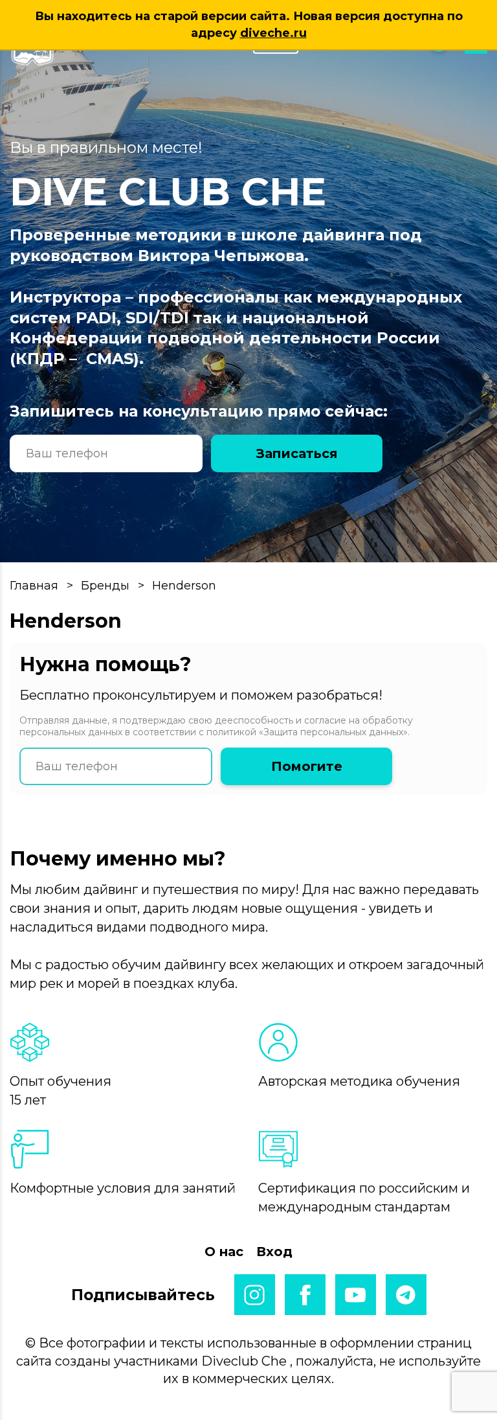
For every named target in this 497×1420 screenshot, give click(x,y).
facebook (305, 1294)
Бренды (105, 585)
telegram (406, 1294)
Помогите (306, 766)
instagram (254, 1294)
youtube (355, 1294)
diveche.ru (273, 33)
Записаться (297, 453)
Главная (34, 585)
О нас (223, 1251)
